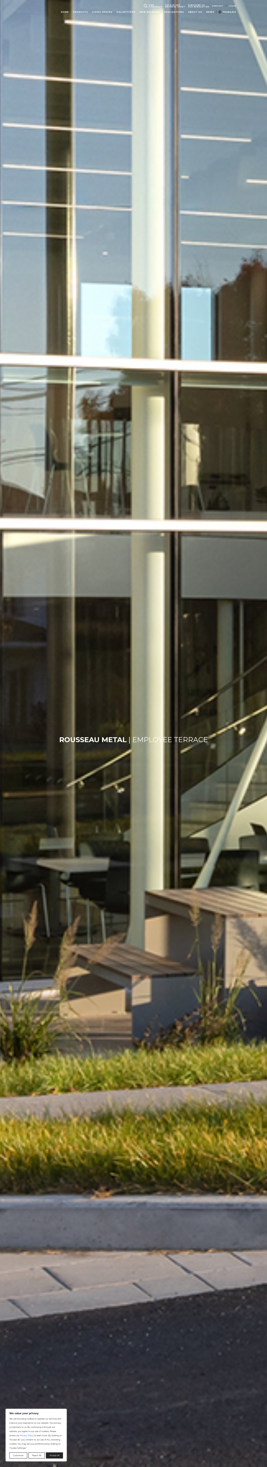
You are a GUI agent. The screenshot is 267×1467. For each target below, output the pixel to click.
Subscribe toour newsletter (198, 6)
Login (232, 6)
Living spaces (102, 12)
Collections (126, 12)
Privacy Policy (27, 1435)
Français (229, 12)
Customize (18, 1455)
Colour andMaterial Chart (175, 6)
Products (80, 12)
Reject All (36, 1455)
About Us (195, 12)
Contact (217, 6)
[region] (36, 1435)
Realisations (174, 12)
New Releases (150, 12)
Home (65, 12)
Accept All (54, 1455)
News (210, 12)
